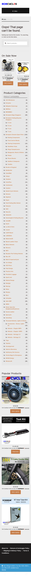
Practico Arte (9, 271)
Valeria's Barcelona (11, 349)
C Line (9, 122)
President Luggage (11, 274)
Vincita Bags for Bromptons (14, 355)
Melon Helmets (10, 244)
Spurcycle (8, 315)
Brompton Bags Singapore (13, 115)
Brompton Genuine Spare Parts (15, 134)
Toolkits (10, 164)
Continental (9, 185)
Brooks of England (11, 167)
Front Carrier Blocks (13, 140)
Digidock (8, 197)
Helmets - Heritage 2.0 (14, 337)
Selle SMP (8, 301)
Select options (23, 84)
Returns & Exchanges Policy (19, 548)
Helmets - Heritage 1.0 (14, 334)
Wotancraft (9, 361)
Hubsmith (8, 215)
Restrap (8, 286)
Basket (24, 573)
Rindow (8, 292)
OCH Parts (9, 265)
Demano (8, 194)
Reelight (8, 283)
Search (15, 574)
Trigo (7, 340)
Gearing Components (14, 143)
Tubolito (8, 343)
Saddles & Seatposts (13, 161)
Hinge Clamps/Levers (14, 149)
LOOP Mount (9, 232)
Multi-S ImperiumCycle (12, 259)
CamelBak (8, 173)
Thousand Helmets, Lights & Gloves (16, 320)
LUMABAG (9, 235)
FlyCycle (8, 206)
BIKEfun (8, 109)
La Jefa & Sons (10, 226)
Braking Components (14, 137)
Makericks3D (9, 238)
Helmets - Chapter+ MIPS (15, 331)
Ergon (7, 200)
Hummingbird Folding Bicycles (14, 218)
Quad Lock (9, 277)
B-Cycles (8, 103)
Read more (15, 451)
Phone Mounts (12, 158)
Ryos (7, 295)
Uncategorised (10, 346)
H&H (7, 209)
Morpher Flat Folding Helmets (14, 253)
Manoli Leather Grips (12, 241)
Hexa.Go (8, 212)
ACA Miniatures (10, 100)
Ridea (7, 289)
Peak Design (9, 268)
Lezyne (8, 229)
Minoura (8, 247)
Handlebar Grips (12, 146)
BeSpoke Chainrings (11, 106)
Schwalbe (8, 298)
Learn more (8, 79)
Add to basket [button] (8, 83)
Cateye (8, 176)
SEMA (7, 304)
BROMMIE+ (9, 112)
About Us (5, 548)
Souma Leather (10, 312)
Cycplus (8, 188)
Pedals (9, 155)
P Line (9, 128)
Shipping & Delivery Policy (12, 550)
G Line (9, 125)
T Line (9, 131)
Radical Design (10, 280)
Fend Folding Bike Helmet (13, 203)
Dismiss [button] (4, 569)
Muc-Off (8, 256)
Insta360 (8, 221)
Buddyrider (9, 170)
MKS (7, 250)
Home (4, 19)
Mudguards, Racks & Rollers (16, 152)
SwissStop (9, 317)
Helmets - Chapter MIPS (14, 328)
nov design (9, 262)
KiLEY (7, 224)
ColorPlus (8, 182)
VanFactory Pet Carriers (12, 352)
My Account (5, 574)
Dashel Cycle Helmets (12, 191)
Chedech (8, 179)
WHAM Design (10, 358)
